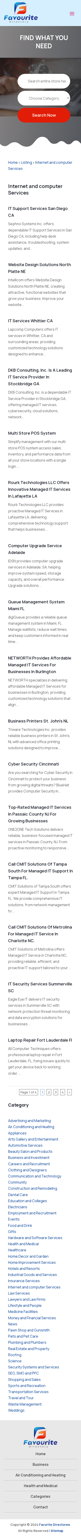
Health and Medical (40, 1485)
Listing (26, 162)
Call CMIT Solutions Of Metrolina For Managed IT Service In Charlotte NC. (40, 933)
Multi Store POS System (32, 433)
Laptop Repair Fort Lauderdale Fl (40, 1040)
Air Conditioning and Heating (40, 1475)
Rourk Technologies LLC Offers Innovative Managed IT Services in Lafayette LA (39, 489)
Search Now (44, 115)
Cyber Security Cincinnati (33, 764)
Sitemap (57, 1531)
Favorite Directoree (54, 1524)
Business (41, 1464)
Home (13, 162)
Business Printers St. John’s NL (38, 721)
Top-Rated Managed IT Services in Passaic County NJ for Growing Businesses (39, 813)
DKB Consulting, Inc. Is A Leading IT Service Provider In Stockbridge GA (40, 376)
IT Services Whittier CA (30, 320)
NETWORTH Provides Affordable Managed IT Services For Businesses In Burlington (39, 664)
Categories (40, 1496)
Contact (40, 1507)
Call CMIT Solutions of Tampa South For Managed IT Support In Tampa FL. (40, 870)
